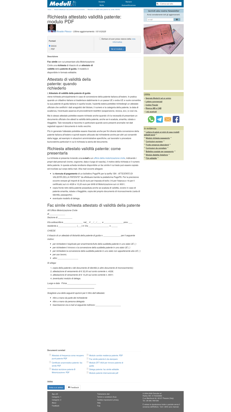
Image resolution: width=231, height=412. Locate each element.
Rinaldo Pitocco (64, 31)
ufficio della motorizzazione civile (109, 158)
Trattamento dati (103, 394)
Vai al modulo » (117, 49)
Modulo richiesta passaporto (158, 138)
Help (99, 403)
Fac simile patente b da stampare (103, 359)
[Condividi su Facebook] (176, 121)
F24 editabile (151, 158)
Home (49, 9)
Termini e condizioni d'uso (107, 397)
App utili (55, 394)
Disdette (102, 1)
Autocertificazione (129, 5)
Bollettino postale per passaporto (160, 151)
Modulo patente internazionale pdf (103, 373)
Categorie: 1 (56, 397)
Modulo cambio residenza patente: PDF (106, 355)
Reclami (129, 1)
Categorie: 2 (56, 400)
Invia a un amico (56, 387)
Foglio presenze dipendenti (157, 144)
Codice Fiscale (152, 104)
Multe (102, 5)
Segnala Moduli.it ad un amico (158, 98)
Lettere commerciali (154, 101)
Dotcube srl (157, 393)
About (54, 403)
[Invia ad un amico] (167, 121)
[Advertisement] (118, 74)
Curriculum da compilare (156, 148)
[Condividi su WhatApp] (151, 121)
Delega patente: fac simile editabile (104, 369)
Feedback (74, 387)
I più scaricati (151, 111)
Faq (98, 406)
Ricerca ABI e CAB (153, 108)
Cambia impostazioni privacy (108, 400)
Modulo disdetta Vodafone (157, 154)
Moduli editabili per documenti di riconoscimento (69, 9)
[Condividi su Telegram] (159, 121)
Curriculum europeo (154, 141)
